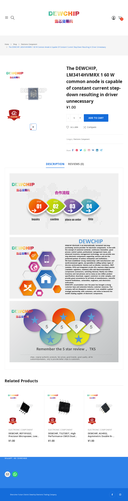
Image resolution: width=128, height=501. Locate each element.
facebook (112, 494)
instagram (120, 494)
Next (121, 416)
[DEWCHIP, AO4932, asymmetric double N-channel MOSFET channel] (103, 407)
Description (55, 164)
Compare (91, 127)
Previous (7, 416)
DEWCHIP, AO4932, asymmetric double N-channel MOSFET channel (102, 436)
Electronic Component (82, 139)
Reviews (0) (76, 164)
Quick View (40, 393)
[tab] (55, 164)
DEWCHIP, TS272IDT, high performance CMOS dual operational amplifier (62, 436)
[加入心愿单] (40, 400)
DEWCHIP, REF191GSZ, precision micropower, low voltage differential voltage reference (24, 437)
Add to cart (96, 117)
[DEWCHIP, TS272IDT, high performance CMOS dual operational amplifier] (64, 407)
